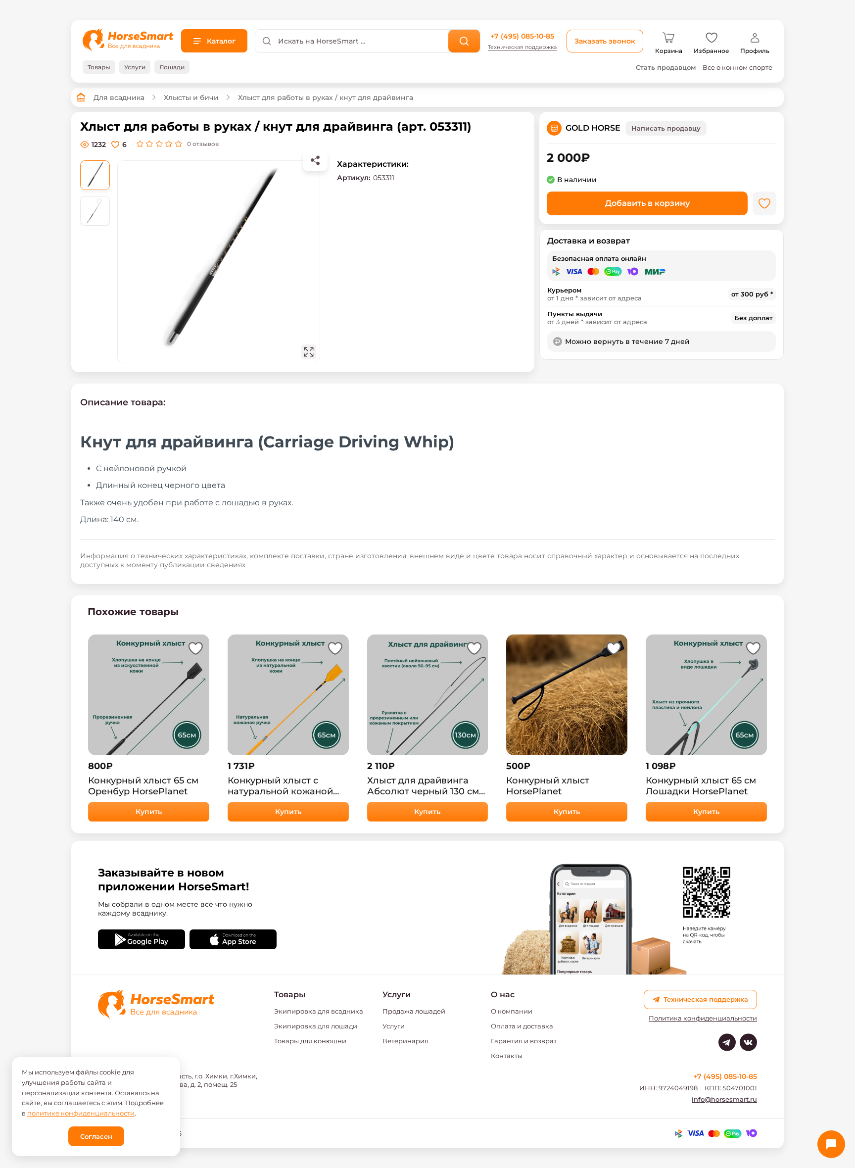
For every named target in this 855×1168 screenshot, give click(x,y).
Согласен (96, 1136)
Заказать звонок (604, 41)
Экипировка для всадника (318, 1011)
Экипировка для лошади (315, 1026)
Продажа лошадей (413, 1011)
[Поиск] (464, 41)
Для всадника (119, 97)
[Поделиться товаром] (315, 160)
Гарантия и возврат (524, 1041)
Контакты (506, 1056)
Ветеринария (405, 1041)
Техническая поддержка (522, 47)
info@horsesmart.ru (724, 1099)
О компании (511, 1011)
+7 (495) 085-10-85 (522, 36)
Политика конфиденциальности (703, 1018)
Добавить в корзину (647, 203)
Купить (149, 811)
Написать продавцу (666, 128)
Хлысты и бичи (191, 97)
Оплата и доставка (522, 1026)
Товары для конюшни (310, 1041)
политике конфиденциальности (81, 1113)
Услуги (393, 1026)
